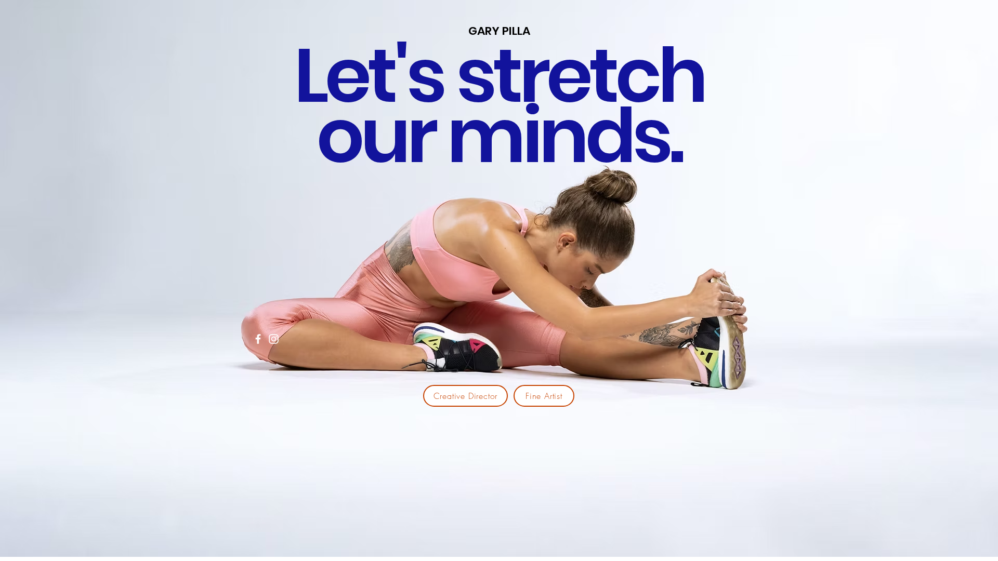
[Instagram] (273, 338)
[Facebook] (258, 338)
